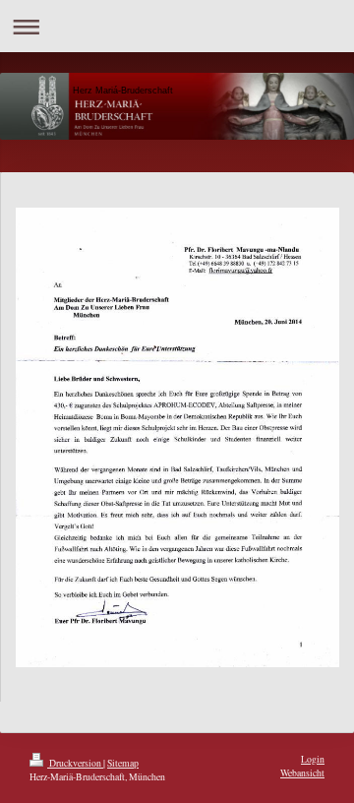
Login (312, 759)
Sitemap (123, 763)
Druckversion (75, 763)
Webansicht (302, 773)
